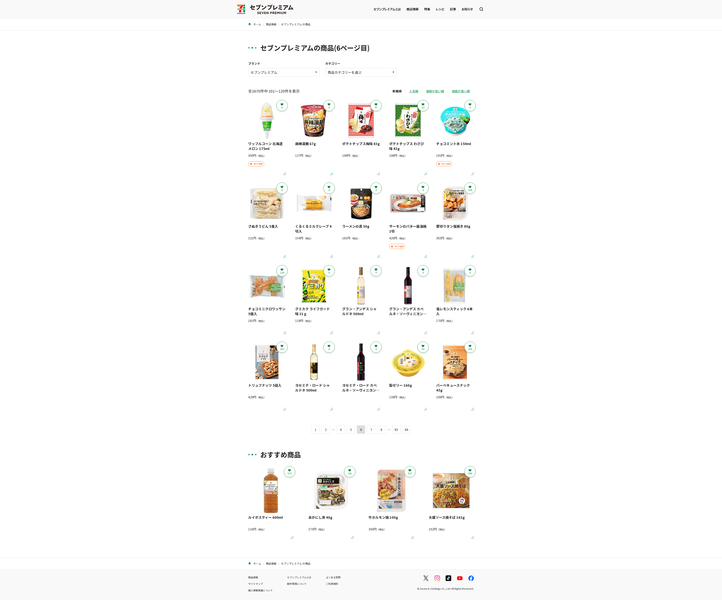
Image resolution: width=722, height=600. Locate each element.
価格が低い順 (435, 91)
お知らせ (467, 9)
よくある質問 (333, 577)
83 (396, 429)
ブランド (254, 63)
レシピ (440, 9)
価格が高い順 (461, 91)
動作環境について (297, 584)
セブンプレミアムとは (387, 9)
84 (406, 429)
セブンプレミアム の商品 (295, 24)
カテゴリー (332, 63)
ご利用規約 (332, 584)
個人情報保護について (260, 590)
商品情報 (413, 9)
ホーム (257, 24)
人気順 (413, 91)
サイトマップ (255, 584)
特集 (427, 9)
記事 (453, 9)
